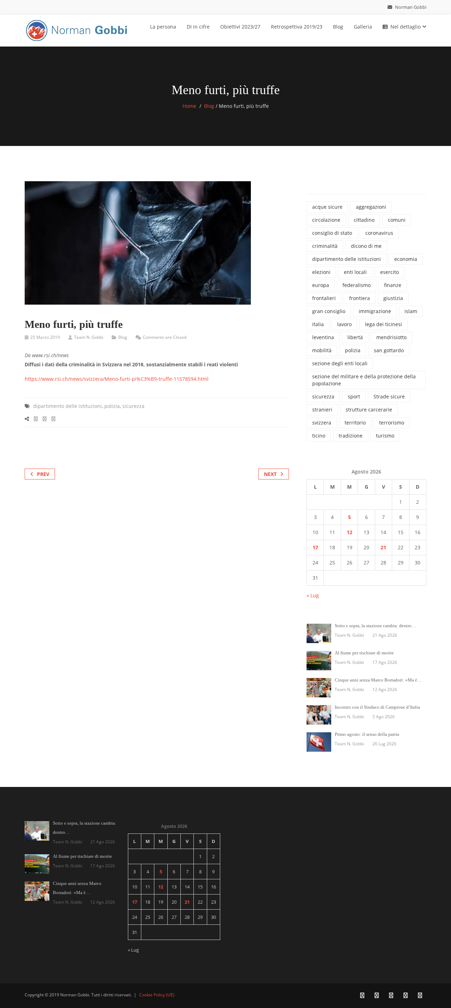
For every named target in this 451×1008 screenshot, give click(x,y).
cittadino (364, 219)
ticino (318, 435)
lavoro (344, 324)
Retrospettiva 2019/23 (296, 26)
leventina (323, 337)
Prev (43, 474)
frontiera (359, 298)
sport (354, 396)
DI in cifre (198, 26)
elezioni (321, 272)
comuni (397, 219)
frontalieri (324, 298)
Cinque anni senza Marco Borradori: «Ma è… (378, 680)
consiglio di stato (332, 233)
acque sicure (327, 206)
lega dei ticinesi (383, 324)
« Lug (313, 595)
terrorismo (391, 422)
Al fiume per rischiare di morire (364, 652)
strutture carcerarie (369, 409)
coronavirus (379, 233)
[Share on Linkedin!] (53, 418)
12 (349, 532)
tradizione (351, 435)
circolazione (326, 219)
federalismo (356, 285)
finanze (392, 285)
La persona (163, 26)
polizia (112, 406)
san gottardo (389, 350)
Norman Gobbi (410, 7)
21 (383, 547)
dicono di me (366, 246)
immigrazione (375, 311)
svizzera (321, 422)
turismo (385, 435)
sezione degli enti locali (339, 363)
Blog (338, 26)
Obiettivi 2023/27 (240, 26)
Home (189, 106)
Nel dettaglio (406, 26)
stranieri (322, 409)
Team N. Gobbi (88, 337)
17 (315, 547)
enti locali (355, 272)
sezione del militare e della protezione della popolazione (364, 380)
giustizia (393, 298)
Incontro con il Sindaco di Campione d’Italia (377, 707)
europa (320, 285)
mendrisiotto (391, 337)
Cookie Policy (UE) (156, 995)
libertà (355, 337)
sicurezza (133, 406)
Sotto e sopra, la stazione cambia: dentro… (375, 625)
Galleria (363, 26)
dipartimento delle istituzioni (67, 406)
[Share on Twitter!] (45, 418)
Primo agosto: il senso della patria (367, 734)
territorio (355, 422)
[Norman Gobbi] (77, 29)
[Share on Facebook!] (36, 418)
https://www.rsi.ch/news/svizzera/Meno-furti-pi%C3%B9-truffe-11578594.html (117, 378)
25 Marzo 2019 (45, 337)
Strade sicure (389, 396)
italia (318, 324)
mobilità (322, 350)
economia (405, 259)
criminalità (325, 246)
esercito (389, 272)
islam (410, 311)
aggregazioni (371, 206)
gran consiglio (328, 311)
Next (270, 474)
